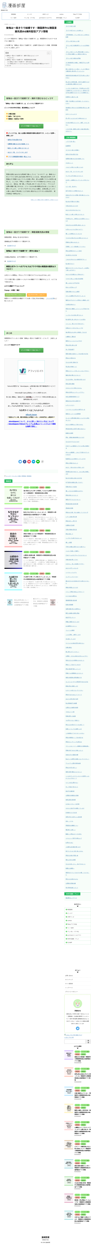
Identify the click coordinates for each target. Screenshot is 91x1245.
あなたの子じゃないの (72, 568)
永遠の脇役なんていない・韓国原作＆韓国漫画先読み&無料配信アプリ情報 (83, 1095)
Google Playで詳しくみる (14, 295)
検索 (88, 1041)
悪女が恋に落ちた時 (71, 345)
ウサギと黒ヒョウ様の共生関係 (74, 278)
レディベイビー (70, 405)
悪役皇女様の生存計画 (72, 504)
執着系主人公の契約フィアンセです (76, 459)
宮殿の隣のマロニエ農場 (72, 291)
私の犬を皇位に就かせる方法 (74, 478)
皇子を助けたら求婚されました (74, 191)
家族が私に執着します (72, 686)
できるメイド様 (70, 712)
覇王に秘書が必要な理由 (72, 613)
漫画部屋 (45, 1237)
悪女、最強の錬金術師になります (75, 437)
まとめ (9, 65)
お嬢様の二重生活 (71, 336)
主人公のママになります (72, 441)
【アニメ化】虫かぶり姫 (72, 41)
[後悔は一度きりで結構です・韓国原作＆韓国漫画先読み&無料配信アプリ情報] (33, 461)
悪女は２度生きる (71, 358)
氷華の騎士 (69, 647)
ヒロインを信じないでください (74, 690)
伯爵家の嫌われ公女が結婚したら (18, 144)
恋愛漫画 (23, 476)
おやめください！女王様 (72, 804)
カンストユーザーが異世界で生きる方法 (77, 682)
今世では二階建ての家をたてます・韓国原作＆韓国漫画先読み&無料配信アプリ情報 (83, 1219)
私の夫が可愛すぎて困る (72, 201)
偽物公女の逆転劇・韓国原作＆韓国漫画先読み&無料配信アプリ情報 (83, 1059)
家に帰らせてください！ (72, 652)
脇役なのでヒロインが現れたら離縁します (77, 300)
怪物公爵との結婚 (71, 716)
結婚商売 (68, 146)
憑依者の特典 (69, 508)
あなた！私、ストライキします (74, 171)
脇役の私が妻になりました (73, 375)
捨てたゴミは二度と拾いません (74, 851)
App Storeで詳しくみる (35, 295)
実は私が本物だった (71, 366)
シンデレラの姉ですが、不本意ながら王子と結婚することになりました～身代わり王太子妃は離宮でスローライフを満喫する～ (77, 90)
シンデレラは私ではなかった (74, 538)
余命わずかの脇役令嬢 (72, 754)
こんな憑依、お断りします (73, 634)
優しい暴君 (69, 542)
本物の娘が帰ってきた (72, 559)
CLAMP (77, 17)
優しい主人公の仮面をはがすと (74, 491)
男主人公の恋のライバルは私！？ (75, 724)
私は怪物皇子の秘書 (71, 703)
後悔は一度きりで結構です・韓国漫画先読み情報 (21, 59)
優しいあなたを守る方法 (72, 283)
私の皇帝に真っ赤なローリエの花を (76, 319)
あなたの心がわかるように (73, 210)
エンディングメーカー (72, 576)
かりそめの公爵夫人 (71, 596)
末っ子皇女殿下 (70, 349)
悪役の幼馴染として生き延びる (74, 737)
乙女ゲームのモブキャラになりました (76, 555)
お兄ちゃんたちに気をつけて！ (74, 229)
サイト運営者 (69, 983)
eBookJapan (31, 414)
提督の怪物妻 (69, 604)
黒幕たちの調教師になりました (74, 673)
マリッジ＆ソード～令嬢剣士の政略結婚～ (77, 746)
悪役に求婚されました (72, 463)
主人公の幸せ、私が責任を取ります (76, 379)
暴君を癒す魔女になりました (74, 772)
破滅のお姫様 (69, 433)
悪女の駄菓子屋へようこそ (73, 669)
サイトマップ (69, 979)
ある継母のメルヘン (71, 626)
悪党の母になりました (72, 495)
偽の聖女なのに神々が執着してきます (76, 332)
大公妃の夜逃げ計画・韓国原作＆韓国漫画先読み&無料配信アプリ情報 (83, 1185)
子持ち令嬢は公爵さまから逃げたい (76, 546)
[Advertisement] (31, 81)
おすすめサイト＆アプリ (45, 17)
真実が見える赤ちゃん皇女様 (74, 817)
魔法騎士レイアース (71, 898)
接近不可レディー (71, 617)
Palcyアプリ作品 (77, 14)
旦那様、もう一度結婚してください (76, 246)
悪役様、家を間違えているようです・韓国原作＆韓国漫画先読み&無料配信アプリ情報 (83, 1202)
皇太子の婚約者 (70, 791)
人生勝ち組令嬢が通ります (73, 847)
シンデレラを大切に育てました (74, 315)
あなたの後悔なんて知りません (74, 424)
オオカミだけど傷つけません (74, 388)
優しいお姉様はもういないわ (74, 233)
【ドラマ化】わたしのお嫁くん (74, 30)
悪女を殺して (69, 534)
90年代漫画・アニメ (61, 17)
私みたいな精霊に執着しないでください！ (77, 759)
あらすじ (11, 57)
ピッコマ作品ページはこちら (30, 126)
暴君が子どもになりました (73, 499)
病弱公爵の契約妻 (71, 799)
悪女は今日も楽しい (71, 767)
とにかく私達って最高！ (72, 551)
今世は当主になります (72, 206)
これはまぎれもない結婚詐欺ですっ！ (76, 259)
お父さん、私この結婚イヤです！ (75, 564)
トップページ (69, 987)
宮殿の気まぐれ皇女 (71, 486)
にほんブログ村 (69, 1037)
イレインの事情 (70, 630)
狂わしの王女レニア (71, 287)
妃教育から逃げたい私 (72, 97)
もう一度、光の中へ (71, 186)
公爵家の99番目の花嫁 (72, 795)
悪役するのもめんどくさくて (74, 694)
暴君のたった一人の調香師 (73, 414)
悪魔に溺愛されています (72, 621)
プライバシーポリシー (71, 991)
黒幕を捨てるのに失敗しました (74, 750)
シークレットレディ (71, 572)
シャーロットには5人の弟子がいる (75, 409)
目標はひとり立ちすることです (74, 328)
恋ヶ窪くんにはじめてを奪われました (76, 118)
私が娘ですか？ (70, 263)
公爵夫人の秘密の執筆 (72, 707)
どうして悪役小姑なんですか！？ (75, 591)
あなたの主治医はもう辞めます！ (75, 274)
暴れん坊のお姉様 (71, 859)
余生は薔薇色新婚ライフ (72, 396)
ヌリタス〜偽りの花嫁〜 (72, 150)
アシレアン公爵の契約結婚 (73, 763)
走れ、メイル (69, 821)
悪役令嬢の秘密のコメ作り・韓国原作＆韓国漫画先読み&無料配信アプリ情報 (83, 1167)
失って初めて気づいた (72, 787)
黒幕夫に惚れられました (72, 242)
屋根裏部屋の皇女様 (71, 600)
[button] (48, 53)
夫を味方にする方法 (71, 255)
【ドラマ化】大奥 (71, 26)
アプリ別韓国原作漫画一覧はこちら (19, 157)
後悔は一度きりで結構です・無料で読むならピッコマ (23, 55)
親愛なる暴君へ (70, 868)
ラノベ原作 (13, 17)
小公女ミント (69, 163)
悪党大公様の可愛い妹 (72, 855)
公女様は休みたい (71, 304)
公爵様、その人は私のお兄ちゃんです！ (77, 656)
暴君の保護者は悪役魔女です (74, 677)
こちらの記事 (50, 298)
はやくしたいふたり (71, 114)
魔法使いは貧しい (71, 829)
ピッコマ (29, 14)
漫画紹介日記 (45, 1239)
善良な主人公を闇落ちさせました (75, 660)
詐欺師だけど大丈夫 (71, 812)
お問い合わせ (69, 975)
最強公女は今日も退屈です (73, 401)
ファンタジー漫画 (16, 476)
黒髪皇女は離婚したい (72, 825)
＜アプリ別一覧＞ (71, 141)
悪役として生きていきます (73, 664)
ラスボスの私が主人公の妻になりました (77, 238)
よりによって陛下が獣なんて (74, 838)
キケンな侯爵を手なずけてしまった (76, 296)
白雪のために (69, 842)
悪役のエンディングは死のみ (74, 742)
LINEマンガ (45, 14)
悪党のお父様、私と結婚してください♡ (77, 512)
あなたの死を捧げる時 (72, 699)
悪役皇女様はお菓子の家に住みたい (76, 429)
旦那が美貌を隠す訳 (71, 529)
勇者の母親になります (72, 587)
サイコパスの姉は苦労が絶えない (75, 643)
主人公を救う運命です (72, 362)
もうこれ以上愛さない (72, 782)
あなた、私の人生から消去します (75, 467)
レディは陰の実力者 (71, 516)
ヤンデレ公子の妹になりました (74, 176)
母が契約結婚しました (72, 887)
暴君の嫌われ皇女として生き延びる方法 (77, 353)
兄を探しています (71, 639)
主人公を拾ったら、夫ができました (76, 864)
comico (61, 14)
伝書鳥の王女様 (70, 525)
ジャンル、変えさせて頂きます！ (75, 323)
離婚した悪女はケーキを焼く (74, 834)
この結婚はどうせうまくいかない (75, 733)
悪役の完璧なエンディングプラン (75, 392)
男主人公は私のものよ (72, 879)
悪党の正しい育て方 (71, 521)
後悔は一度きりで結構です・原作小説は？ (21, 61)
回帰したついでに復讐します (74, 729)
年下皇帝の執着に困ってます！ (74, 482)
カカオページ (11, 261)
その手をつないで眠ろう (72, 720)
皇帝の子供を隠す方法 (15, 140)
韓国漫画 (13, 14)
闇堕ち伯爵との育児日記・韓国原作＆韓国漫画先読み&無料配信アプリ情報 (83, 1112)
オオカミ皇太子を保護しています (75, 808)
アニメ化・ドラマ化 (29, 17)
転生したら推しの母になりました (75, 214)
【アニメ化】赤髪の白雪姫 (73, 58)
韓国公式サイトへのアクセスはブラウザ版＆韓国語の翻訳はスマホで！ (30, 63)
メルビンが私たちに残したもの (74, 167)
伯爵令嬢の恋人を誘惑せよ (73, 609)
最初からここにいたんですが (74, 341)
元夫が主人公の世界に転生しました (76, 225)
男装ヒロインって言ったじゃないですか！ (77, 371)
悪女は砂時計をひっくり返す (74, 251)
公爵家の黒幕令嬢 (71, 883)
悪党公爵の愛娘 (70, 384)
